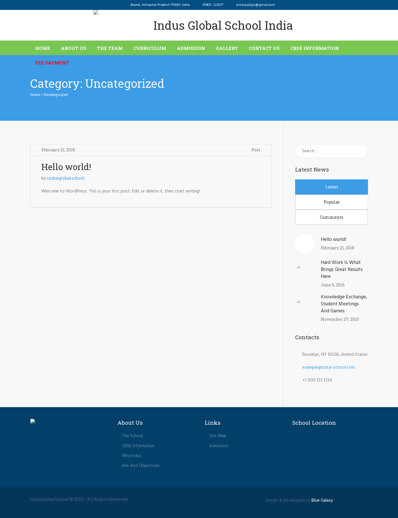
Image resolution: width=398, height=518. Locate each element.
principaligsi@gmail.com (255, 5)
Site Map (217, 436)
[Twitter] (352, 500)
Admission (219, 445)
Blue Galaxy (322, 500)
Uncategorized (55, 94)
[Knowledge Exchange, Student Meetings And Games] (305, 308)
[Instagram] (363, 500)
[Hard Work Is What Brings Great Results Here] (305, 273)
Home (35, 94)
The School (132, 436)
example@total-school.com (328, 367)
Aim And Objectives (141, 465)
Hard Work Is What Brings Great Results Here (342, 270)
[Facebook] (341, 500)
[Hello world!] (305, 243)
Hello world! (66, 166)
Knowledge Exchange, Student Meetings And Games (344, 304)
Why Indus (132, 455)
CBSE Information (138, 445)
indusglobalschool (66, 178)
